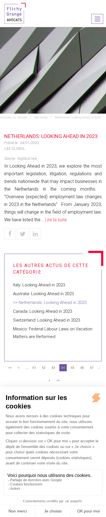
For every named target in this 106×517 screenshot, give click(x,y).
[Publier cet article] (22, 233)
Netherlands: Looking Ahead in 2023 (78, 117)
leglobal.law (27, 158)
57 (92, 367)
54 (63, 367)
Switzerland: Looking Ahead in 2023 (46, 320)
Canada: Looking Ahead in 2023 (42, 311)
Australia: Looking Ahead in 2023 (43, 293)
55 (72, 367)
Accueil (22, 117)
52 (44, 367)
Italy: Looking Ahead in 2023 (39, 284)
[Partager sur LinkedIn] (35, 233)
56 (82, 367)
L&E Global (41, 117)
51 (34, 367)
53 (53, 367)
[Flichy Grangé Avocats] (15, 13)
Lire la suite (56, 219)
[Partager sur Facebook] (10, 233)
